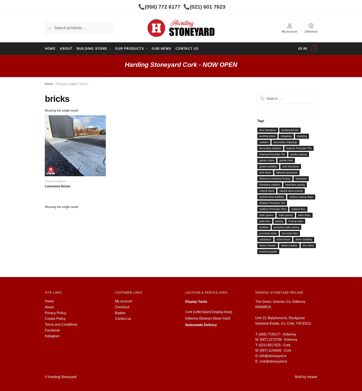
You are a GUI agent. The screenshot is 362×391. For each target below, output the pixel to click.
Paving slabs (295, 221)
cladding (302, 136)
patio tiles (264, 221)
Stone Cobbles (55, 181)
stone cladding (303, 239)
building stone (267, 136)
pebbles (264, 227)
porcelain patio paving (286, 227)
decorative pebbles (270, 148)
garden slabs (266, 160)
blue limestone (267, 130)
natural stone (266, 190)
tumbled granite (268, 251)
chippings (286, 136)
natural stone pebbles (271, 197)
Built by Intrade (306, 377)
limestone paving (295, 184)
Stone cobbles (289, 245)
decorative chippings (285, 142)
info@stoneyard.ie (272, 356)
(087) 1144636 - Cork (275, 350)
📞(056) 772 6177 (159, 7)
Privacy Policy (55, 313)
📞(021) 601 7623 (204, 7)
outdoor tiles (298, 209)
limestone (301, 178)
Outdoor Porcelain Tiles (272, 209)
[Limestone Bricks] (75, 145)
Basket (120, 313)
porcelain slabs (268, 233)
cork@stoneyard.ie (273, 361)
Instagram (52, 336)
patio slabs (304, 215)
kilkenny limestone (286, 172)
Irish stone (265, 172)
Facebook (52, 330)
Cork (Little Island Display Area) (208, 312)
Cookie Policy (55, 318)
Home (49, 83)
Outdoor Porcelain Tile (272, 203)
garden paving (298, 154)
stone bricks (283, 239)
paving (279, 221)
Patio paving (286, 215)
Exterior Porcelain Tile (299, 148)
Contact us (123, 318)
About (49, 307)
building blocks (290, 130)
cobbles (263, 142)
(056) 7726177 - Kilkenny (277, 334)
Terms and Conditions (61, 324)
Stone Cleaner (267, 245)
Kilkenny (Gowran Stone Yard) (207, 318)
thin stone (308, 245)
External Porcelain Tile (272, 154)
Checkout (311, 31)
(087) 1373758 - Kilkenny (278, 339)
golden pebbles (268, 166)
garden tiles (286, 160)
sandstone (265, 239)
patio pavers (266, 215)
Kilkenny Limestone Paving (274, 178)
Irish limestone (290, 166)
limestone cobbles (269, 184)
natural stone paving (291, 190)
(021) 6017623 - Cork (274, 345)
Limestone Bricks (57, 186)
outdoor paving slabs (301, 197)
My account (289, 31)
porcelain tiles (290, 233)
